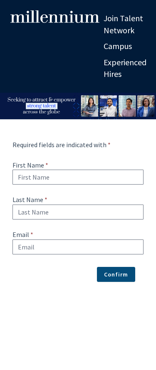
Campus (118, 46)
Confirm (116, 274)
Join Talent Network (123, 24)
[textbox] (78, 177)
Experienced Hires (125, 68)
